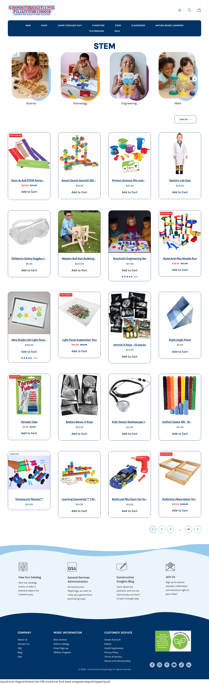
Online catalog (61, 643)
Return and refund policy (117, 660)
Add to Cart (29, 192)
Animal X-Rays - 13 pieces (129, 345)
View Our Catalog (29, 577)
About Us (22, 639)
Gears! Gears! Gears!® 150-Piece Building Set (78, 181)
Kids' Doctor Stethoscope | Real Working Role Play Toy (128, 422)
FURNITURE (98, 25)
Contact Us (23, 643)
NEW (28, 25)
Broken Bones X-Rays (79, 422)
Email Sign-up (61, 648)
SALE (117, 31)
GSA (20, 656)
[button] (194, 79)
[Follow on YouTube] (174, 664)
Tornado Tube (29, 422)
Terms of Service (113, 656)
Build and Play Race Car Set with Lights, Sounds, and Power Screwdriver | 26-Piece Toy (129, 499)
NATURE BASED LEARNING (169, 25)
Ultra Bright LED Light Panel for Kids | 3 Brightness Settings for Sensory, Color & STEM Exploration (28, 340)
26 (188, 529)
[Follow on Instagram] (159, 664)
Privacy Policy (111, 652)
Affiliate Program (62, 652)
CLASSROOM (138, 25)
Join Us (170, 577)
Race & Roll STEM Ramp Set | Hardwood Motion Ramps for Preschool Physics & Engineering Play (28, 181)
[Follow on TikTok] (181, 664)
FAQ (20, 648)
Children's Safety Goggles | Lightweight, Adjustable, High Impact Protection (27, 259)
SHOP (44, 25)
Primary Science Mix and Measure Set (127, 181)
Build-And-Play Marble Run (180, 258)
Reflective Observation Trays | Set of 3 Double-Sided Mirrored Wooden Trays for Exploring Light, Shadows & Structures (180, 499)
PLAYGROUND (96, 31)
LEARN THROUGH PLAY (70, 25)
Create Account (112, 639)
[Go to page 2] (197, 529)
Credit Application (113, 648)
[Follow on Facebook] (152, 664)
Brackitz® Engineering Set (129, 258)
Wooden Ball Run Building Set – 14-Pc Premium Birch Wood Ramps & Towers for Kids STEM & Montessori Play (78, 259)
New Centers (60, 639)
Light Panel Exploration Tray (79, 340)
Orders (107, 643)
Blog (20, 652)
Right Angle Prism (180, 340)
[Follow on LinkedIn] (188, 664)
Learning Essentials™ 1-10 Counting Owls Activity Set (78, 499)
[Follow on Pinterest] (166, 664)
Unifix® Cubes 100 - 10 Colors (176, 422)
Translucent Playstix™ (29, 499)
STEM (118, 25)
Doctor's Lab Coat (180, 180)
